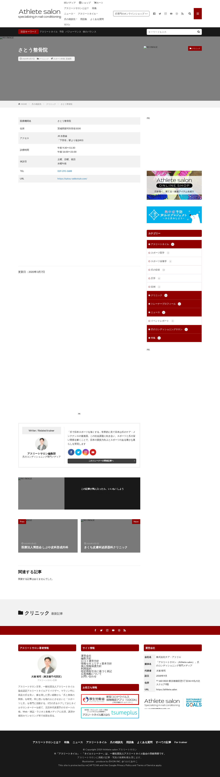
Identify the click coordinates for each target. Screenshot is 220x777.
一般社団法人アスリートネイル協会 (128, 753)
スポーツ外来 (59, 59)
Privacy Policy (124, 765)
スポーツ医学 (160, 252)
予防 (61, 31)
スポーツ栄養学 (161, 261)
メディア (71, 2)
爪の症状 (158, 269)
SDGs (67, 24)
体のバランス (89, 31)
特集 (94, 8)
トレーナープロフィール (165, 303)
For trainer (180, 742)
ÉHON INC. (115, 761)
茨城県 (69, 59)
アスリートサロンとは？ (76, 8)
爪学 (155, 278)
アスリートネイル (87, 13)
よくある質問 (97, 19)
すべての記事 (163, 742)
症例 (155, 286)
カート (99, 2)
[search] (198, 32)
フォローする (103, 493)
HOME (24, 104)
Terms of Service (146, 765)
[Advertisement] (79, 320)
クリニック (44, 59)
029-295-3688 (64, 171)
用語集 (83, 19)
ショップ (86, 2)
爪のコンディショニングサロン (169, 329)
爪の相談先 (69, 19)
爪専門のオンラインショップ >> (131, 13)
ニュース (68, 13)
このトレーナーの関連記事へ (101, 460)
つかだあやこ (131, 761)
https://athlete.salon (166, 689)
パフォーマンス (73, 31)
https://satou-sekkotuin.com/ (72, 178)
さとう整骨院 (66, 104)
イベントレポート (162, 320)
